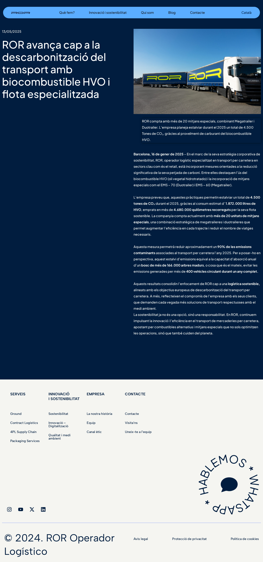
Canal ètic (94, 432)
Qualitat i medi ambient (59, 436)
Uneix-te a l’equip (138, 432)
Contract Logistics (24, 423)
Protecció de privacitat (189, 539)
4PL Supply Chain (23, 432)
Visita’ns (131, 423)
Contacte (132, 414)
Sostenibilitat (58, 414)
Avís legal (141, 539)
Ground (16, 414)
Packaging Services (25, 441)
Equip (91, 423)
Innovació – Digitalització (58, 424)
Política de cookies (245, 539)
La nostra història (99, 414)
